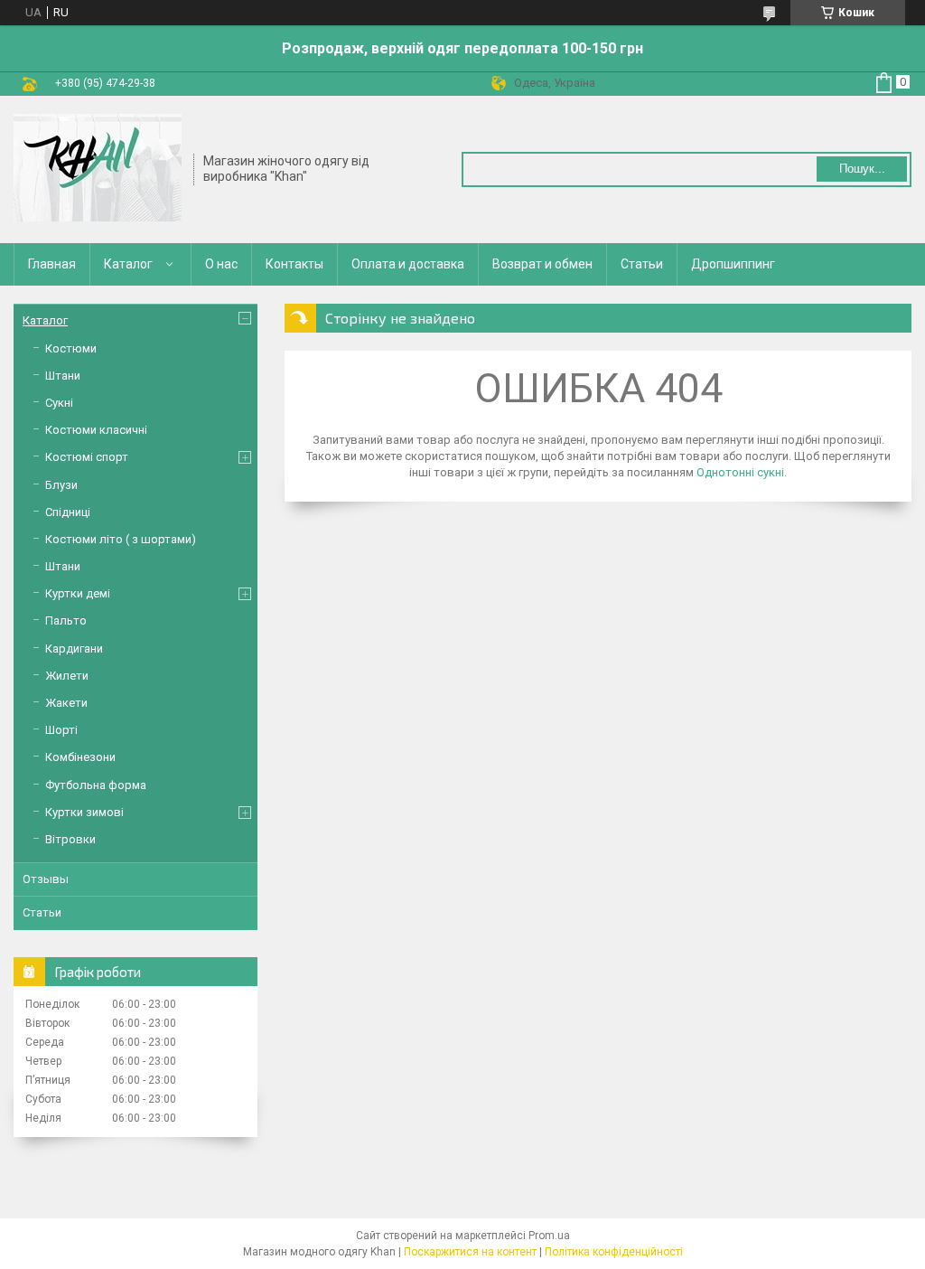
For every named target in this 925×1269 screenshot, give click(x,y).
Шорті (61, 730)
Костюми (71, 348)
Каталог (128, 264)
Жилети (67, 675)
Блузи (61, 485)
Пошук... (862, 168)
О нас (221, 264)
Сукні (59, 402)
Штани (62, 375)
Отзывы (46, 879)
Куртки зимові (84, 812)
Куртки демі (77, 593)
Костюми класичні (96, 430)
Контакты (294, 264)
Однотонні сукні (740, 472)
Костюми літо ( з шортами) (120, 539)
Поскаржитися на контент (470, 1252)
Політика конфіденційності (614, 1252)
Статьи (642, 264)
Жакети (66, 703)
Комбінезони (80, 757)
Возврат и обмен (542, 264)
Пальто (66, 620)
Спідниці (67, 512)
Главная (52, 264)
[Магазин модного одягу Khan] (98, 168)
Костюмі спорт (86, 457)
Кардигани (74, 648)
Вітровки (70, 839)
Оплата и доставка (407, 264)
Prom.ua (549, 1235)
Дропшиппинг (733, 264)
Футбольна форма (95, 785)
